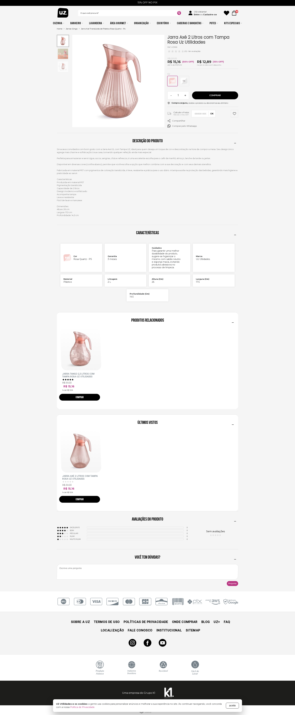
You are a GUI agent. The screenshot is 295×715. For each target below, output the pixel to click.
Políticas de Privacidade (146, 622)
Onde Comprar (185, 622)
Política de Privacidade (82, 707)
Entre (197, 14)
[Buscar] (179, 13)
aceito (232, 705)
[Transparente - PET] (184, 81)
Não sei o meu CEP (181, 115)
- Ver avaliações (192, 51)
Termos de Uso (107, 622)
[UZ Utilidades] (63, 13)
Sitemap (193, 630)
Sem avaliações (215, 531)
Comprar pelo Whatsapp (184, 126)
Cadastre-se (210, 14)
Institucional (169, 630)
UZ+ (217, 622)
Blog (205, 622)
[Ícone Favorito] (226, 13)
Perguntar (232, 583)
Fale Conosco (140, 630)
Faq (227, 622)
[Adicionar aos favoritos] (234, 114)
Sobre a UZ (80, 622)
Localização (112, 630)
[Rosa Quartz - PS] (172, 81)
